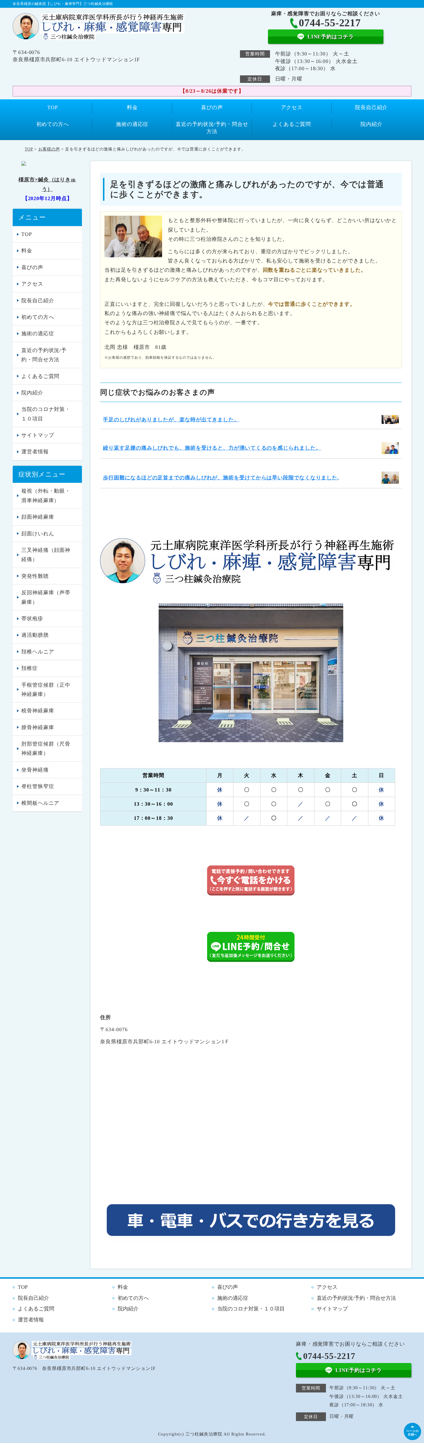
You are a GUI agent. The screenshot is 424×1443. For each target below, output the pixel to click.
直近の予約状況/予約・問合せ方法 (212, 127)
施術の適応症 (132, 124)
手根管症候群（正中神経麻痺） (45, 689)
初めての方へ (52, 124)
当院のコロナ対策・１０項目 (45, 413)
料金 (132, 107)
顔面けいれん (37, 534)
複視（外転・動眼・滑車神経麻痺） (45, 495)
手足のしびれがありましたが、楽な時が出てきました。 (171, 419)
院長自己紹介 (371, 107)
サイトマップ (37, 435)
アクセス (292, 107)
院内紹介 (371, 124)
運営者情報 (35, 452)
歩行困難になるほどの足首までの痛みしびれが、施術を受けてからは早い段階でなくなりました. (221, 478)
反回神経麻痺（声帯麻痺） (45, 597)
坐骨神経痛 (35, 770)
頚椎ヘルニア (37, 652)
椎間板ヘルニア (40, 803)
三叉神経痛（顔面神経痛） (45, 554)
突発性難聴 (35, 576)
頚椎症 (29, 668)
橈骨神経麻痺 (37, 711)
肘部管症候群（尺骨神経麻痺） (45, 748)
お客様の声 (49, 149)
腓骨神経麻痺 (37, 727)
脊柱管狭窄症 (37, 786)
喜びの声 (212, 107)
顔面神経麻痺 (37, 517)
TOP (52, 107)
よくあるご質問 (292, 124)
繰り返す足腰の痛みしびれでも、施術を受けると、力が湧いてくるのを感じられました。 (212, 448)
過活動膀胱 (35, 635)
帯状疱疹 (32, 618)
